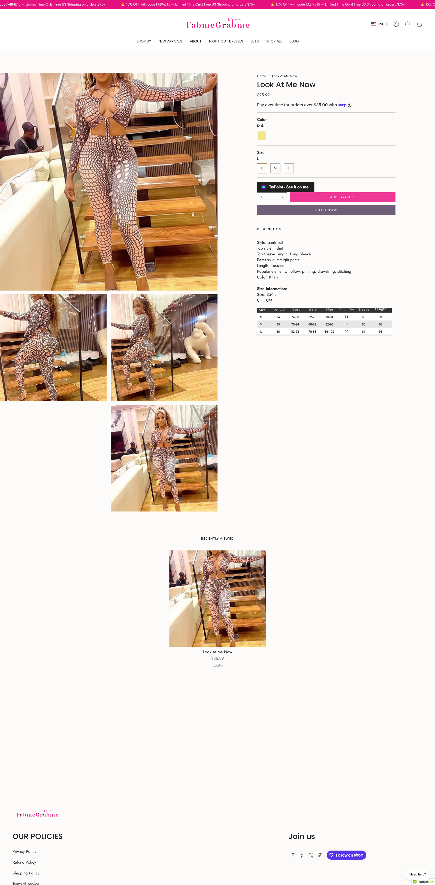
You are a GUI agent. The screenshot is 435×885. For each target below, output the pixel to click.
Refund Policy (24, 862)
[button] (144, 41)
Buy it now (326, 209)
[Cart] (419, 24)
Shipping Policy (26, 873)
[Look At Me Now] (217, 598)
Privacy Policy (24, 851)
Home (261, 75)
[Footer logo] (37, 814)
